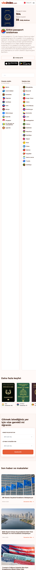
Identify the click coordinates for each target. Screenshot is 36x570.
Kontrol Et (18, 452)
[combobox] (18, 436)
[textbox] (18, 436)
